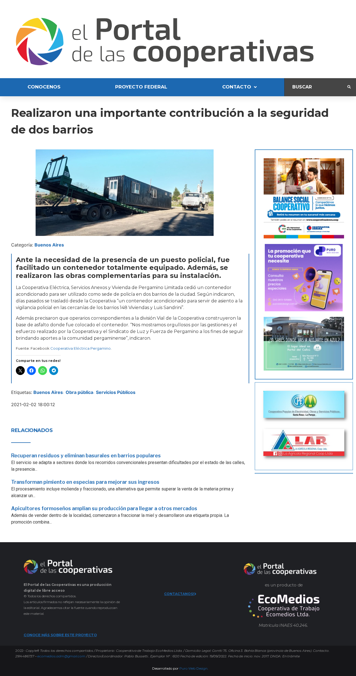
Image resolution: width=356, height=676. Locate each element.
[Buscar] (316, 87)
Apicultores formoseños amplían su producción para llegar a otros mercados (104, 508)
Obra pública (79, 392)
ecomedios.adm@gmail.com (61, 656)
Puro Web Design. (193, 668)
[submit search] (349, 87)
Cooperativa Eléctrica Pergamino (80, 348)
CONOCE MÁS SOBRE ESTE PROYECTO (60, 635)
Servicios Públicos (115, 392)
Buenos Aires (49, 245)
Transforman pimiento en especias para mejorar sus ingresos (85, 482)
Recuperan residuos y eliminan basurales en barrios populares (86, 455)
